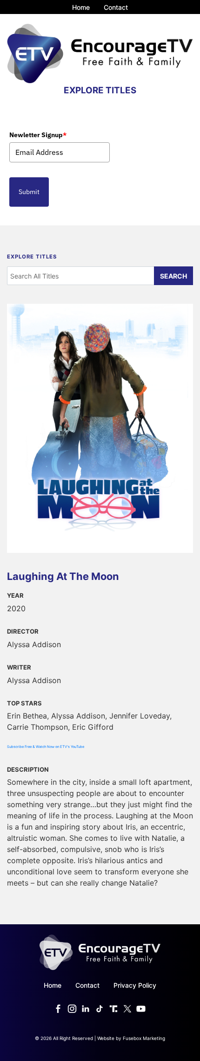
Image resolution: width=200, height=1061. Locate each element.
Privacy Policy (134, 985)
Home (81, 7)
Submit (29, 192)
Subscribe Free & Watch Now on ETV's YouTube (45, 747)
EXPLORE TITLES (100, 90)
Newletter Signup (38, 135)
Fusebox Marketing (144, 1038)
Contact (116, 7)
